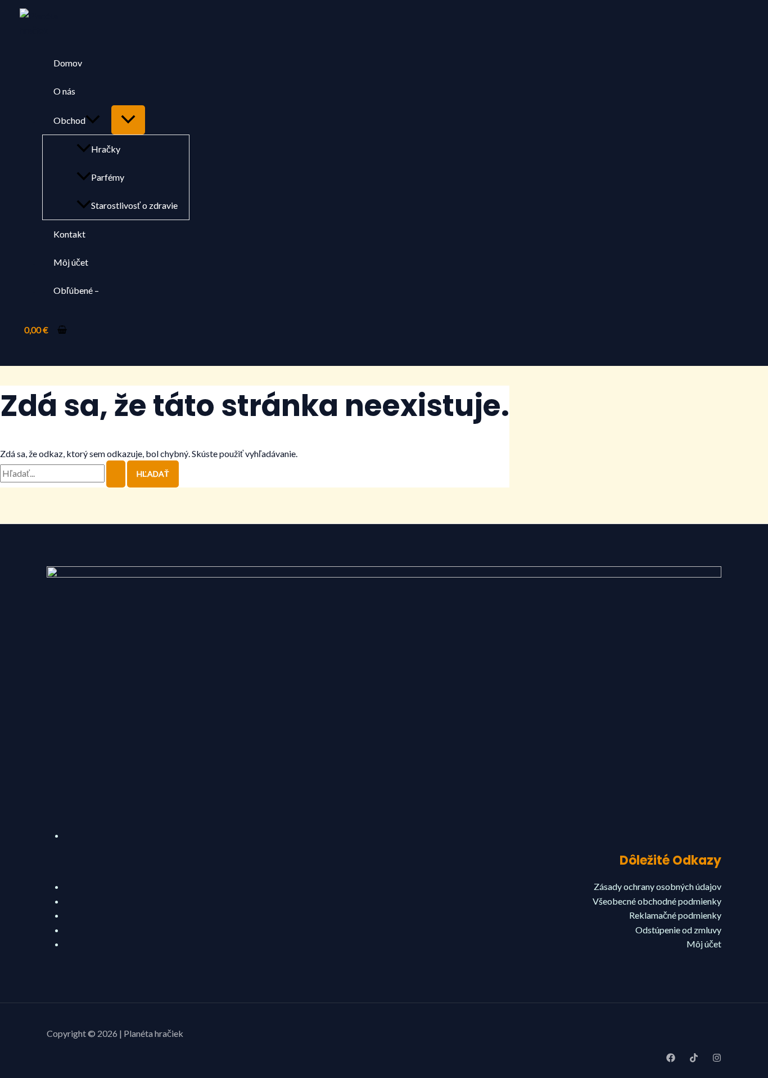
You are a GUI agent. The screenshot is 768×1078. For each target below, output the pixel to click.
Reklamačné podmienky (675, 915)
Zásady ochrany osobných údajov (657, 886)
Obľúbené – (76, 290)
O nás (64, 91)
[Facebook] (670, 1058)
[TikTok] (693, 1058)
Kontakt (69, 234)
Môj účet (70, 262)
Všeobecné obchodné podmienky (657, 901)
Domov (67, 62)
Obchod (69, 120)
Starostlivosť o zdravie (134, 205)
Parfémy (107, 177)
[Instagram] (716, 1058)
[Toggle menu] (128, 120)
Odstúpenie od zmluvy (678, 929)
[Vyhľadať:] (63, 473)
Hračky (105, 149)
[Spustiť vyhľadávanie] (115, 473)
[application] (92, 120)
